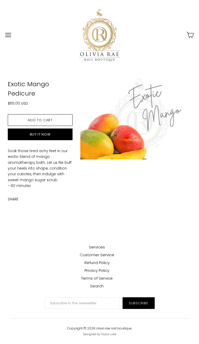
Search (97, 286)
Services (97, 247)
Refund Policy (97, 262)
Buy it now (40, 134)
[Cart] (190, 35)
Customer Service (97, 255)
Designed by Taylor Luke (99, 334)
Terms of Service (97, 278)
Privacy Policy (96, 270)
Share (13, 199)
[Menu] (8, 35)
